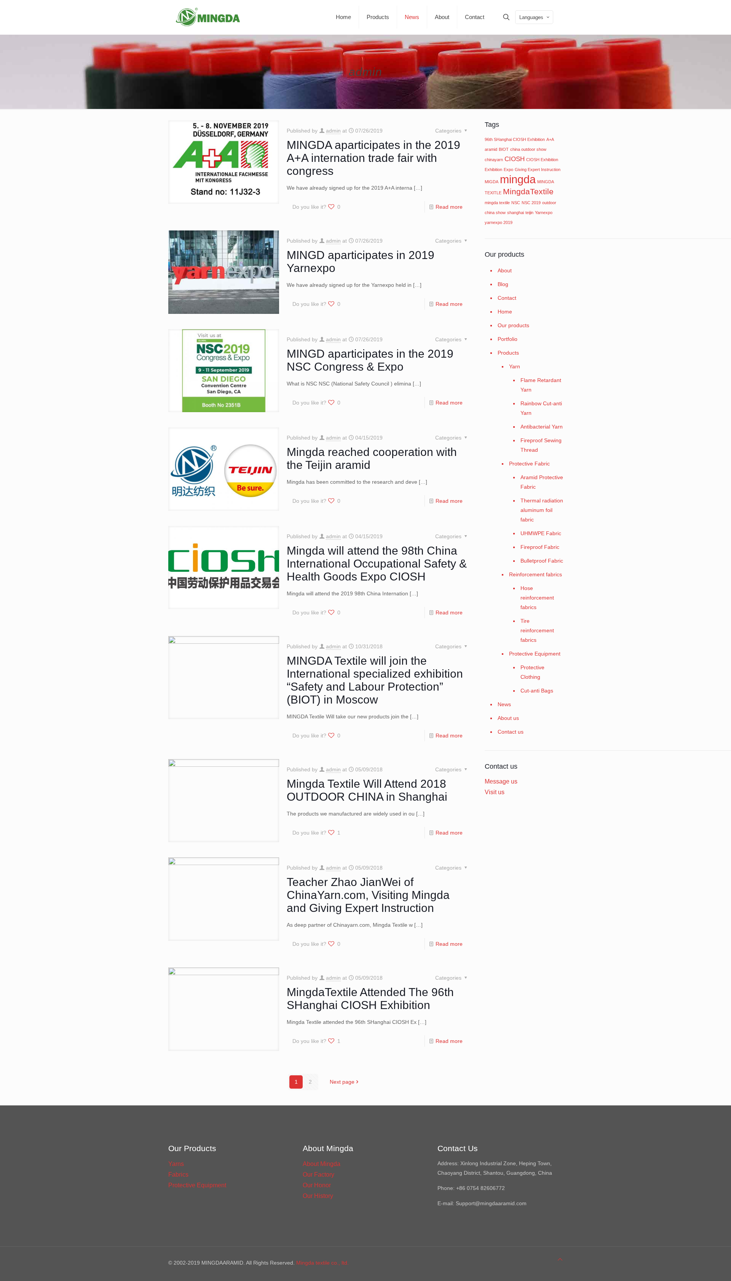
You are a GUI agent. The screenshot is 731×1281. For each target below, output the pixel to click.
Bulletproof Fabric (541, 561)
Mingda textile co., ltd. (322, 1263)
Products (508, 353)
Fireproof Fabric (539, 547)
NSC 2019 (531, 202)
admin (333, 131)
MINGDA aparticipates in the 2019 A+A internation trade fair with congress (373, 158)
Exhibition (493, 169)
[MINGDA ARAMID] (208, 17)
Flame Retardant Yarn (540, 385)
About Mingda (321, 1164)
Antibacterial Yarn (541, 427)
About (505, 270)
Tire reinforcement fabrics (537, 630)
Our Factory (318, 1174)
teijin (529, 212)
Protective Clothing (532, 672)
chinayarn (494, 159)
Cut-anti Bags (536, 691)
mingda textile (497, 202)
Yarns (176, 1164)
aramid (491, 149)
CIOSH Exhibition (542, 159)
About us (508, 718)
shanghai (515, 212)
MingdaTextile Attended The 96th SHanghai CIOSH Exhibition (370, 998)
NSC (515, 202)
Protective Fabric (529, 464)
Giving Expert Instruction (537, 169)
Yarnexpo (543, 212)
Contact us (511, 732)
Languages (531, 17)
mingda (518, 179)
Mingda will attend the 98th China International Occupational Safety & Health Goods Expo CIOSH (377, 563)
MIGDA (491, 181)
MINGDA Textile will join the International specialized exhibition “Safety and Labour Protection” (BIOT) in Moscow (375, 680)
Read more (449, 207)
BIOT (504, 149)
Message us (501, 781)
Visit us (494, 792)
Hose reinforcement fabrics (537, 597)
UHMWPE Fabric (540, 533)
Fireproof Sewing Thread (541, 445)
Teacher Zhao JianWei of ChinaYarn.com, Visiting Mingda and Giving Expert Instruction (368, 895)
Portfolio (507, 339)
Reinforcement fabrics (535, 574)
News (504, 704)
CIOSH (514, 159)
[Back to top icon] (560, 1259)
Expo (508, 169)
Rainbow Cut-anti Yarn (541, 408)
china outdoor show (528, 149)
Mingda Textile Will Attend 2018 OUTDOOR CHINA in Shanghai (367, 790)
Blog (503, 284)
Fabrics (178, 1174)
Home (505, 312)
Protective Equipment (534, 654)
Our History (318, 1196)
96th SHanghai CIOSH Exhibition (515, 139)
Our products (513, 325)
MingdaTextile (528, 191)
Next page (342, 1082)
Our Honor (317, 1185)
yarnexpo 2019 (498, 222)
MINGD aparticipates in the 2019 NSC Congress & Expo (370, 360)
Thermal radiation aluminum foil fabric (541, 510)
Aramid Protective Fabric (541, 482)
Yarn (514, 366)
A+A (550, 139)
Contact (507, 298)
